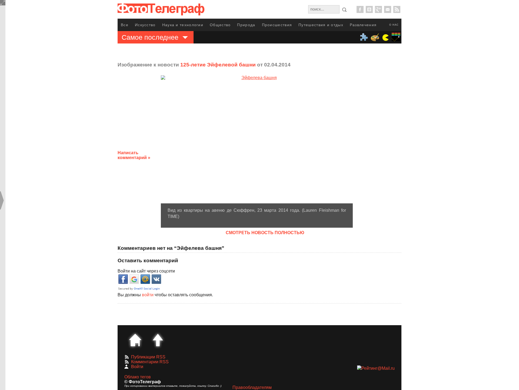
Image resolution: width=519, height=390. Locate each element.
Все (124, 25)
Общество (220, 25)
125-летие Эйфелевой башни (218, 65)
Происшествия (277, 25)
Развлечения (363, 25)
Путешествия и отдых (320, 25)
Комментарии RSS (150, 361)
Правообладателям (252, 387)
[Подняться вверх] (158, 340)
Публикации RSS (148, 357)
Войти (137, 366)
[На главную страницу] (135, 340)
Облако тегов (137, 377)
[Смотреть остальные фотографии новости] (257, 139)
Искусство (145, 25)
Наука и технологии (182, 25)
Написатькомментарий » (134, 155)
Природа (246, 25)
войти (148, 294)
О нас (394, 24)
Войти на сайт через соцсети (146, 271)
